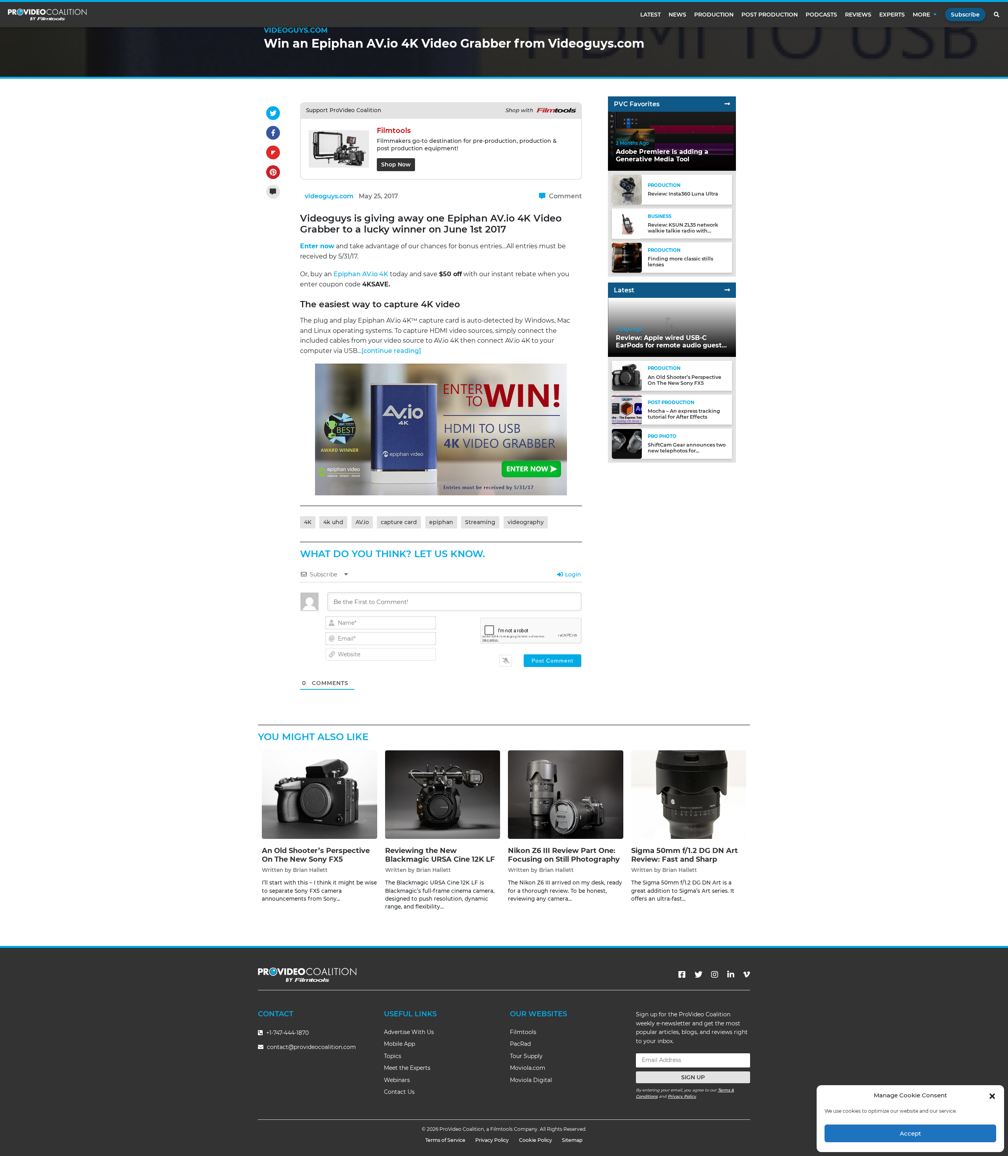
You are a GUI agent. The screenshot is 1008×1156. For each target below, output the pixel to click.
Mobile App (399, 1043)
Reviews (858, 14)
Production (714, 14)
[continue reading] (391, 351)
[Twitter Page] (698, 974)
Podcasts (821, 14)
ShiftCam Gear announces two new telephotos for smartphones (687, 451)
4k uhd (333, 522)
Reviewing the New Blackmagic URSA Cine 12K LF (440, 855)
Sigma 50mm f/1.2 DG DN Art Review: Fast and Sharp (684, 855)
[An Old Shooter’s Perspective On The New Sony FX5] (627, 375)
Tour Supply (526, 1056)
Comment (564, 196)
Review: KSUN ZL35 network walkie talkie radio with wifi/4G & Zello (683, 231)
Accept (910, 1133)
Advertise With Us (409, 1032)
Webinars (397, 1080)
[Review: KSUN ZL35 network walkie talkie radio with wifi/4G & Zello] (627, 223)
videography (526, 522)
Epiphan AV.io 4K (361, 274)
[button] (992, 1095)
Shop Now (396, 164)
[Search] (997, 14)
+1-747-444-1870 (287, 1032)
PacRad (520, 1043)
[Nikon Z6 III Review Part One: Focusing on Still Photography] (565, 794)
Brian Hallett (310, 870)
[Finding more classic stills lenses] (627, 257)
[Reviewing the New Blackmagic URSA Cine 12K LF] (442, 794)
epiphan (441, 522)
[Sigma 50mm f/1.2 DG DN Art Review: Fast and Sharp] (689, 794)
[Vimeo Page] (746, 974)
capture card (399, 522)
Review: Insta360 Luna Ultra (683, 194)
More (921, 14)
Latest (650, 14)
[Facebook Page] (682, 974)
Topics (392, 1056)
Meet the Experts (407, 1067)
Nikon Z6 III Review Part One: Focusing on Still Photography (564, 855)
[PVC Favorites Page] (727, 104)
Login (572, 574)
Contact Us (399, 1091)
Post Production (769, 14)
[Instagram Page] (714, 974)
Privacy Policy (682, 1096)
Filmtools (523, 1032)
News (677, 14)
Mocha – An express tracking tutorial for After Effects (684, 414)
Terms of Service (445, 1140)
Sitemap (572, 1140)
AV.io (362, 522)
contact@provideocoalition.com (311, 1047)
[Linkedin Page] (730, 974)
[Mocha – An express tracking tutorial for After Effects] (627, 409)
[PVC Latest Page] (727, 290)
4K (307, 522)
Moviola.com (527, 1067)
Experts (892, 14)
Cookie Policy (535, 1140)
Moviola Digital (531, 1080)
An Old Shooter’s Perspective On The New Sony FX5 (684, 380)
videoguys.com (329, 196)
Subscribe (965, 14)
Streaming (480, 522)
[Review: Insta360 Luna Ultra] (627, 189)
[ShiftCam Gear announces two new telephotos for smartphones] (627, 443)
